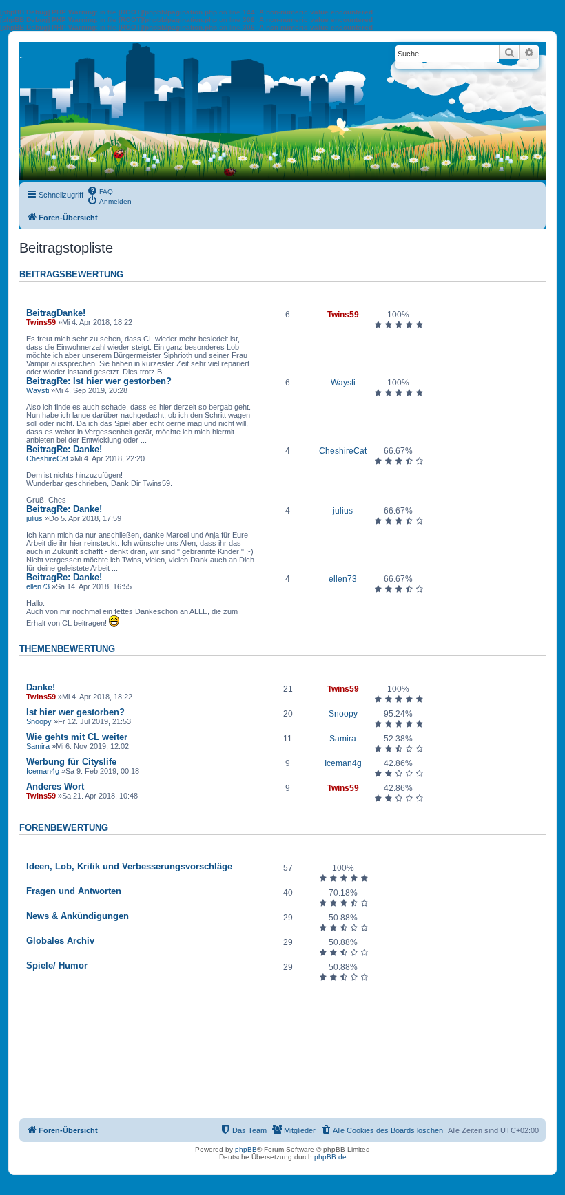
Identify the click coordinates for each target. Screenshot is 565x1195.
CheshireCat (47, 458)
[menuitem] (100, 190)
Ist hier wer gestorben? (75, 712)
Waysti (37, 390)
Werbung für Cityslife (71, 762)
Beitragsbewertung (71, 274)
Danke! (55, 313)
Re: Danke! (64, 449)
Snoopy (39, 721)
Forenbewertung (63, 828)
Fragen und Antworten (73, 891)
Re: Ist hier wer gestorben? (99, 381)
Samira (38, 746)
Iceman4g (42, 771)
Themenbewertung (67, 649)
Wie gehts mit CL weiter (76, 737)
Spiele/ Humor (57, 965)
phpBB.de (330, 1157)
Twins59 (41, 322)
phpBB (246, 1149)
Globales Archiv (60, 940)
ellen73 (38, 586)
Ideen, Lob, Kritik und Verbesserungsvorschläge (129, 866)
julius (34, 518)
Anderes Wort (55, 786)
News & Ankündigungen (77, 916)
